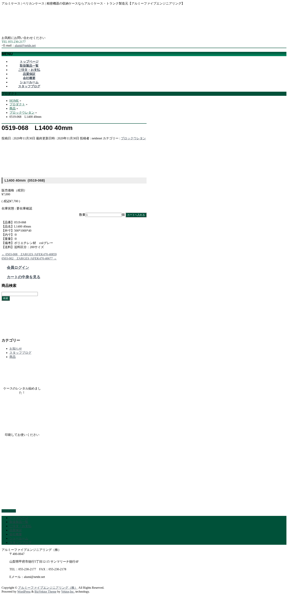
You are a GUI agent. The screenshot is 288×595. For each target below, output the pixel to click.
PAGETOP (9, 511)
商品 (12, 356)
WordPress (24, 591)
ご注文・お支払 (20, 526)
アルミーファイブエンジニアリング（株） (48, 587)
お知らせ (15, 348)
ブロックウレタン (133, 138)
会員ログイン (18, 267)
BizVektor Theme (45, 591)
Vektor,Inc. (68, 591)
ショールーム (18, 538)
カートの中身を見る (23, 277)
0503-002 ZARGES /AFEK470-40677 (29, 258)
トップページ (18, 517)
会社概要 (15, 534)
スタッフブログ (20, 352)
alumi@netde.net (25, 45)
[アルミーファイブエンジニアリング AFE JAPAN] (31, 34)
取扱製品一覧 (18, 522)
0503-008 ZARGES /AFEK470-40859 (29, 254)
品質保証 (15, 530)
